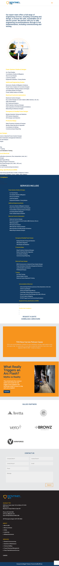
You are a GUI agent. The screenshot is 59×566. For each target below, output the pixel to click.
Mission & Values (8, 527)
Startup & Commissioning (10, 541)
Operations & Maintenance (10, 543)
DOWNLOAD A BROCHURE (30, 319)
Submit (49, 485)
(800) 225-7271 (11, 513)
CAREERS (5, 555)
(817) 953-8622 (18, 518)
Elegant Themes (26, 564)
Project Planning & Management (11, 548)
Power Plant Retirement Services (11, 550)
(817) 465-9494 (10, 512)
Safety (5, 530)
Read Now (6, 391)
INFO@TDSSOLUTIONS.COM (12, 515)
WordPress (39, 564)
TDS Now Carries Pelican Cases (29, 342)
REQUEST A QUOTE (29, 317)
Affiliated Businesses (9, 534)
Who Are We (7, 525)
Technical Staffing (8, 546)
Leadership (6, 532)
